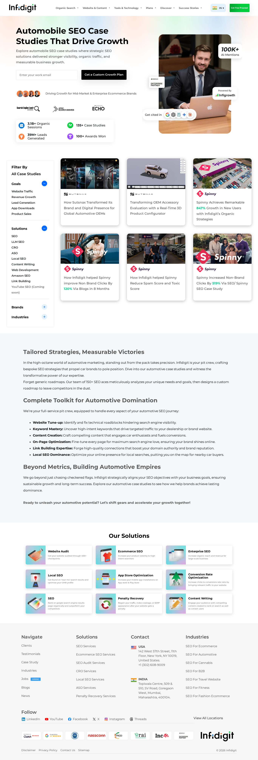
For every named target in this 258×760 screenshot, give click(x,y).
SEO (15, 236)
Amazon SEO (21, 275)
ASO (15, 253)
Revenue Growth (24, 197)
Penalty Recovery (131, 598)
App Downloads (23, 208)
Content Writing (23, 264)
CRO (15, 247)
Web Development (25, 270)
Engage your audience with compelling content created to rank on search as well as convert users (208, 606)
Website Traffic (22, 191)
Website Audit (58, 551)
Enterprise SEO (199, 551)
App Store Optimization (135, 575)
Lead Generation (23, 202)
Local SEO (19, 258)
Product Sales (21, 214)
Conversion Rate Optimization (200, 576)
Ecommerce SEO (130, 551)
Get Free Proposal (239, 8)
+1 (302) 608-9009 (151, 665)
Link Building (21, 281)
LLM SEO (18, 242)
